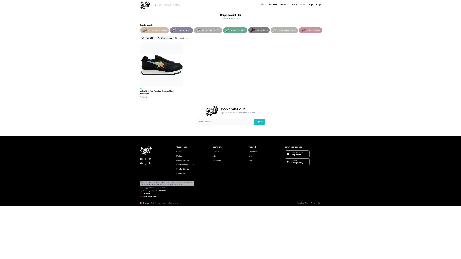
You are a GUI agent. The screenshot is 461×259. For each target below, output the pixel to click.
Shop (318, 5)
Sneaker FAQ (181, 173)
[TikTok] (146, 163)
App (310, 5)
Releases (284, 5)
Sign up (260, 122)
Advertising (216, 160)
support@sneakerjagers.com (155, 188)
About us (215, 152)
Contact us (253, 152)
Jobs (214, 156)
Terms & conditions (303, 203)
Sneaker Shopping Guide (185, 165)
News (303, 5)
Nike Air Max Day (183, 160)
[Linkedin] (150, 163)
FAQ (250, 156)
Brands (179, 152)
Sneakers (272, 5)
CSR (250, 160)
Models (179, 156)
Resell (294, 5)
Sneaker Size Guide (183, 169)
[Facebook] (146, 159)
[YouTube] (141, 163)
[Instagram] (141, 159)
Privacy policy (316, 203)
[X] (150, 159)
